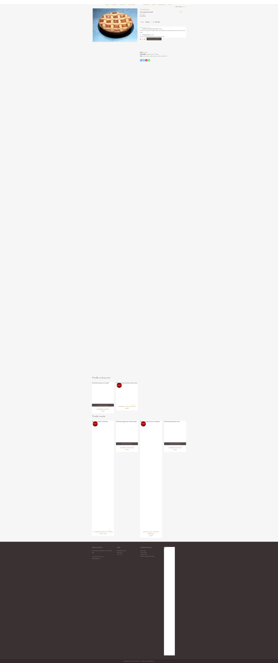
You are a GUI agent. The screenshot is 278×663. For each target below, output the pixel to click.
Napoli (147, 56)
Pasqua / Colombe (154, 54)
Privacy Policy (143, 552)
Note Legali (143, 550)
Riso (166, 56)
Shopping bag (148, 35)
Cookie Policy (143, 554)
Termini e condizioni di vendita (147, 556)
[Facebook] (141, 60)
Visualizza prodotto (102, 405)
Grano (144, 56)
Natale (148, 54)
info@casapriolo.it (96, 558)
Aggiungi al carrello (154, 38)
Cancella (157, 22)
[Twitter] (144, 60)
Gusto (142, 22)
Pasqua (155, 56)
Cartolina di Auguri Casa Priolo (152, 29)
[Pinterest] (146, 60)
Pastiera (159, 56)
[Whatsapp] (149, 60)
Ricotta (163, 56)
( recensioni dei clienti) (146, 12)
